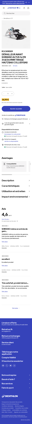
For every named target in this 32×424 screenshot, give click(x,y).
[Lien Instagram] (14, 365)
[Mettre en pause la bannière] (26, 2)
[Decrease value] (4, 94)
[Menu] (4, 8)
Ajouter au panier (16, 109)
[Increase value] (12, 94)
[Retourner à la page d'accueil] (14, 8)
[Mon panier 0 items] (28, 8)
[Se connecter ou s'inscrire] (24, 8)
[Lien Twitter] (6, 365)
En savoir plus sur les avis (9, 221)
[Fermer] (29, 2)
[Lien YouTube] (10, 365)
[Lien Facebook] (3, 365)
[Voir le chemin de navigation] (2, 18)
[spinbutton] (8, 93)
